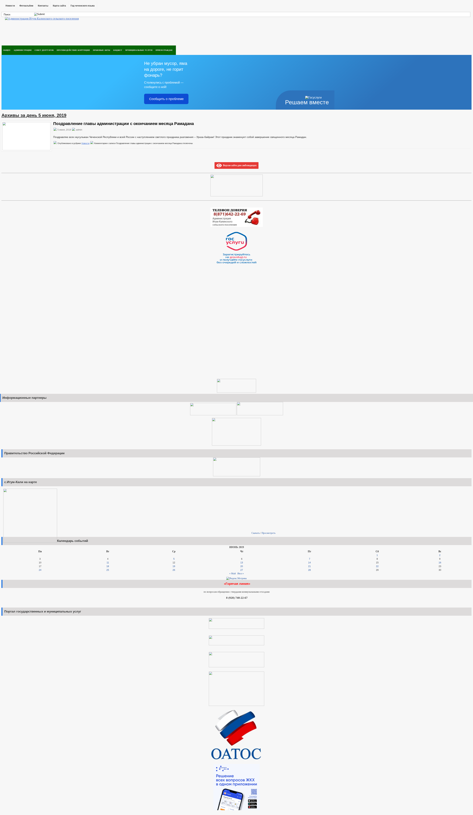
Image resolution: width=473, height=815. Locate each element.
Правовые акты (101, 50)
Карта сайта (59, 5)
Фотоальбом (26, 5)
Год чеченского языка (83, 5)
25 (107, 570)
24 (40, 570)
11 (108, 562)
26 (174, 570)
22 (377, 566)
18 (107, 566)
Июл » (240, 573)
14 (309, 562)
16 (440, 562)
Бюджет (117, 50)
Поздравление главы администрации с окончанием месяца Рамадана (123, 123)
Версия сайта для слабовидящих (239, 165)
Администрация (22, 50)
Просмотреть (268, 533)
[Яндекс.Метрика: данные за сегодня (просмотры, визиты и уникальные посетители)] (236, 578)
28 (309, 570)
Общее (7, 50)
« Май (232, 573)
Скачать (255, 533)
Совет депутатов (44, 50)
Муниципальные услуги (138, 50)
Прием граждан (164, 50)
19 (174, 566)
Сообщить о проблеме (166, 99)
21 (309, 566)
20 (241, 566)
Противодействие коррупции (73, 50)
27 (241, 570)
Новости (10, 5)
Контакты (43, 5)
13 (241, 562)
